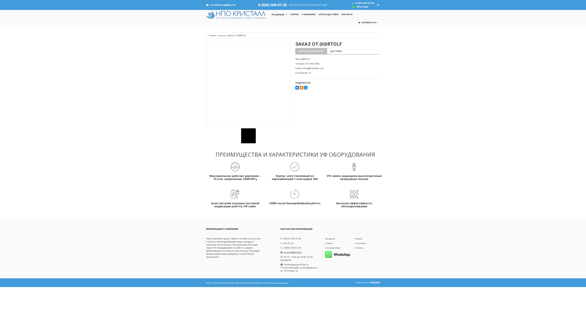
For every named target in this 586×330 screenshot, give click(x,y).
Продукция (278, 14)
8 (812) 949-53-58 (292, 238)
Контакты (347, 14)
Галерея (294, 14)
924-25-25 (288, 243)
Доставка (336, 51)
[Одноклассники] (301, 88)
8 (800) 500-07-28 (272, 4)
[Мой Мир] (305, 88)
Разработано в (363, 282)
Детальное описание (311, 51)
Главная (358, 238)
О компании (309, 14)
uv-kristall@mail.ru (293, 252)
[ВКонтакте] (297, 88)
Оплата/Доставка (328, 14)
